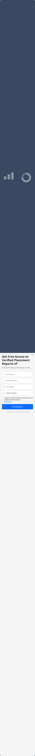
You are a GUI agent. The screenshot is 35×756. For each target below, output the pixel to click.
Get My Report (17, 407)
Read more (7, 402)
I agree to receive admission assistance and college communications (18, 400)
